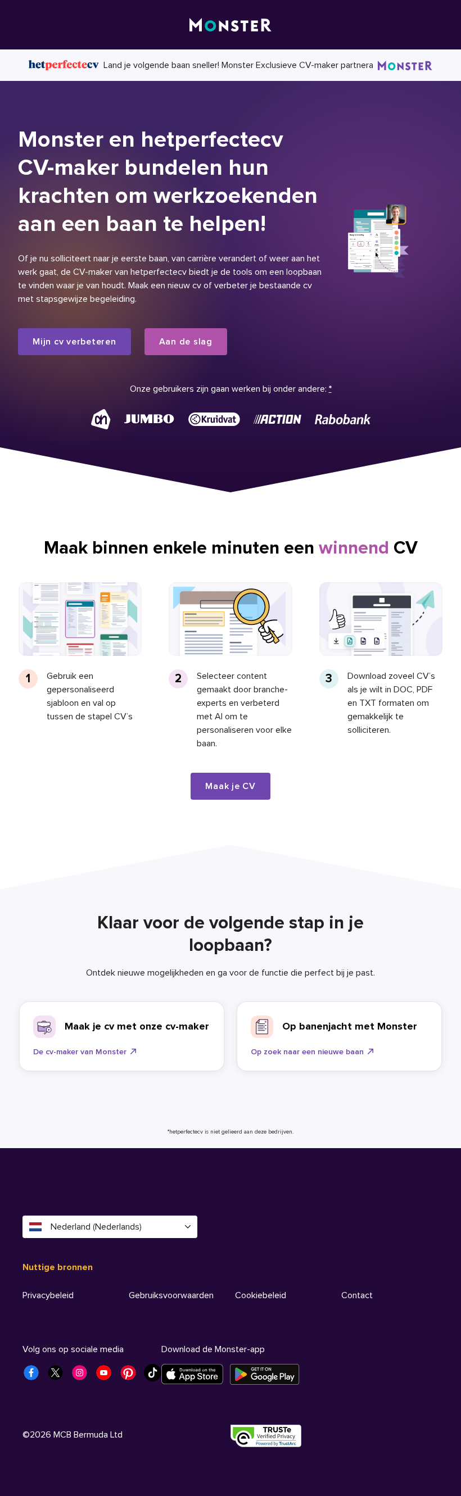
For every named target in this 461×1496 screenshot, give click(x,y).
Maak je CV (230, 786)
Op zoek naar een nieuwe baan (307, 1052)
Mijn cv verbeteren (74, 341)
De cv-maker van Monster (79, 1052)
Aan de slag (186, 341)
